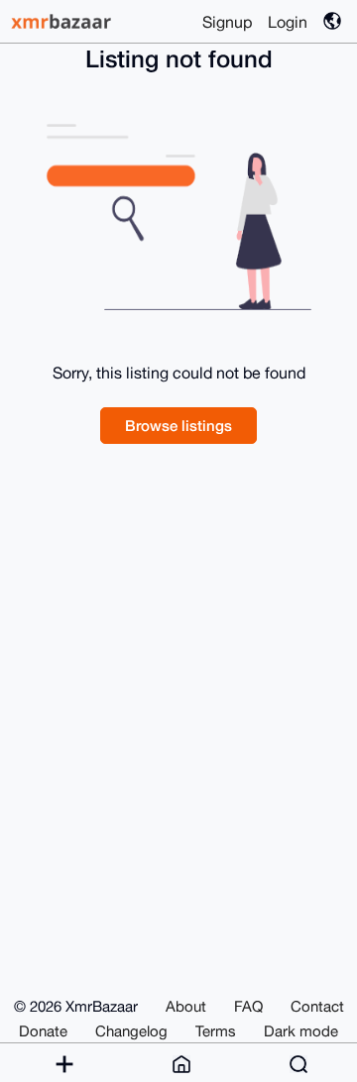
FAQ (248, 1006)
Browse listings (178, 425)
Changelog (131, 1031)
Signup (227, 22)
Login (287, 22)
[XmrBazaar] (63, 21)
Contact (317, 1006)
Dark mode (301, 1031)
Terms (215, 1031)
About (186, 1006)
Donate (43, 1031)
